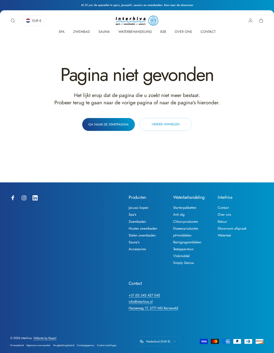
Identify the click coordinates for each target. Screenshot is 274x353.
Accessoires (137, 249)
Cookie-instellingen (107, 345)
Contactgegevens (85, 345)
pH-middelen (182, 235)
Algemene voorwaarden (38, 345)
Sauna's (134, 242)
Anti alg (179, 214)
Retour (222, 222)
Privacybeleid (17, 345)
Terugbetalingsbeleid (63, 345)
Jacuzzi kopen (138, 208)
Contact (223, 208)
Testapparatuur (183, 249)
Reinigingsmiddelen (187, 242)
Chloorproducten (185, 222)
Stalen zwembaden (142, 235)
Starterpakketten (184, 208)
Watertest (224, 235)
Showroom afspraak (232, 228)
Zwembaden (137, 222)
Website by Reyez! (45, 338)
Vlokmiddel (181, 256)
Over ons (224, 214)
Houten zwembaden (143, 228)
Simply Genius (183, 263)
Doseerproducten (185, 228)
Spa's (132, 214)
